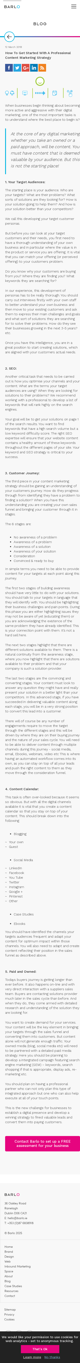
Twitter (17, 68)
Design (9, 1256)
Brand (8, 1252)
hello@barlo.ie (17, 1218)
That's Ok (40, 1349)
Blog (7, 1281)
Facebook (9, 68)
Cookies (9, 1319)
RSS (42, 68)
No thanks (52, 1357)
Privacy (9, 1314)
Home (8, 1247)
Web (7, 1261)
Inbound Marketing (17, 1266)
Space (8, 1271)
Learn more (32, 1357)
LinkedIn (34, 68)
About (8, 1276)
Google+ (25, 68)
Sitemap (10, 1309)
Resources (11, 1291)
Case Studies (13, 1286)
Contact (9, 1296)
